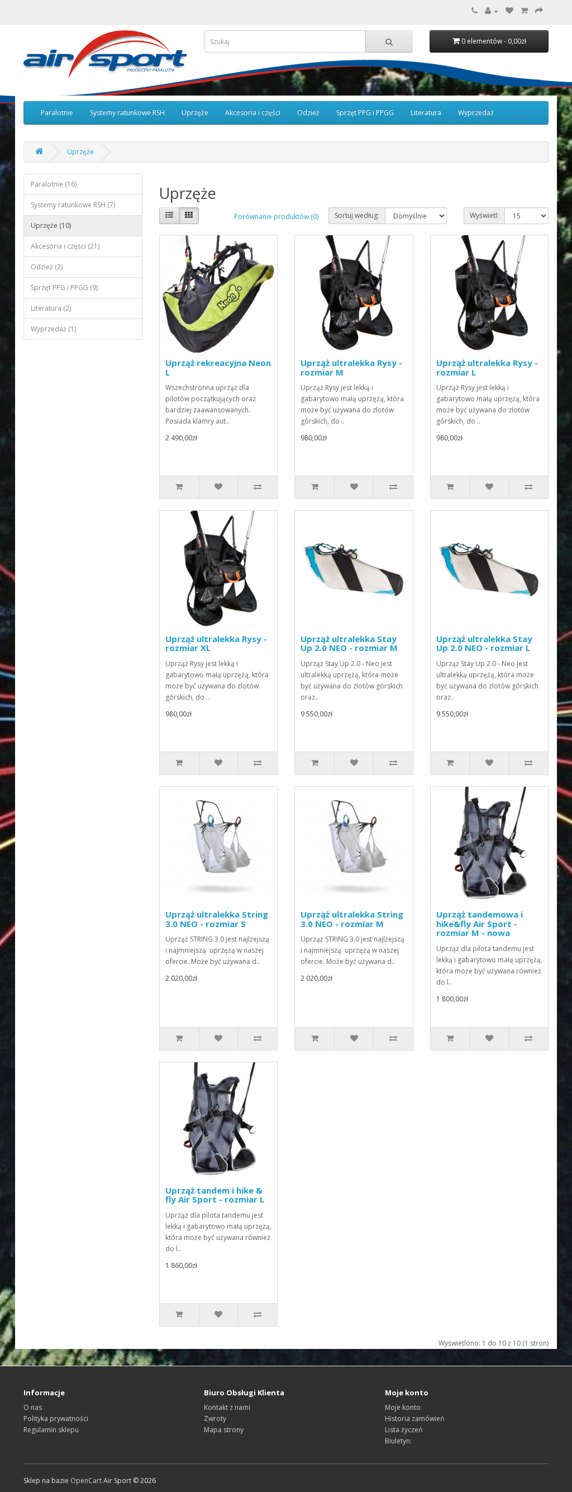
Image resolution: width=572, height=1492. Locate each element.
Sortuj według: (357, 215)
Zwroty (215, 1418)
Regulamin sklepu (51, 1429)
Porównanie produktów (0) (276, 216)
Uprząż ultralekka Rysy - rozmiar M (351, 367)
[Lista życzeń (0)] (509, 11)
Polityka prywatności (55, 1418)
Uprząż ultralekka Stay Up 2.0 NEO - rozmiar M (349, 643)
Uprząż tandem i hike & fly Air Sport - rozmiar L (214, 1195)
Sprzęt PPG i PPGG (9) (64, 287)
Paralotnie (57, 112)
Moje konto (403, 1407)
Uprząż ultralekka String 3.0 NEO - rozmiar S (216, 919)
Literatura (426, 112)
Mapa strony (224, 1429)
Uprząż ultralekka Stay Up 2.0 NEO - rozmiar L (484, 643)
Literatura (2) (51, 308)
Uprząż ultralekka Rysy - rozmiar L (487, 367)
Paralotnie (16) (54, 184)
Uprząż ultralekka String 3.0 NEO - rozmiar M (352, 919)
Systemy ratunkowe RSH (127, 112)
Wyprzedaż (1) (53, 329)
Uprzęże (195, 112)
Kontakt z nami (227, 1407)
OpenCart (86, 1480)
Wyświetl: (484, 215)
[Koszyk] (524, 11)
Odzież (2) (47, 267)
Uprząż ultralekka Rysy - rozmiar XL (216, 643)
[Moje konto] (491, 11)
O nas (32, 1407)
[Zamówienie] (539, 11)
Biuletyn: (398, 1441)
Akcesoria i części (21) (65, 246)
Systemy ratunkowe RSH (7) (73, 205)
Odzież (308, 112)
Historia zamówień (414, 1418)
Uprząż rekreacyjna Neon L (218, 367)
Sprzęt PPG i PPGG (365, 112)
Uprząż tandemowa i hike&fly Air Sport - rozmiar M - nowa (479, 923)
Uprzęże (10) (51, 225)
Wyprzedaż (476, 112)
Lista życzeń (403, 1429)
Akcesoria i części (252, 112)
